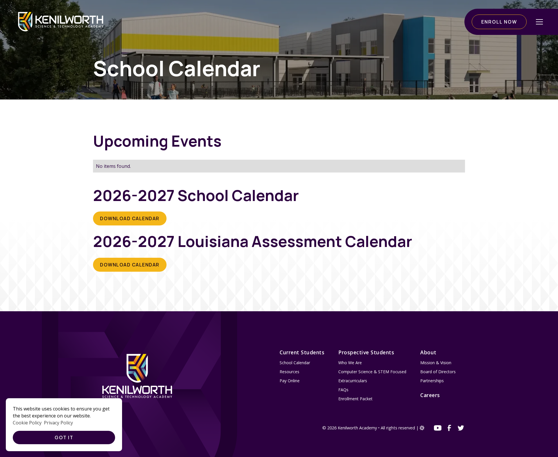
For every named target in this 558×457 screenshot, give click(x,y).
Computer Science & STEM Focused (372, 371)
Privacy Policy (58, 422)
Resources (289, 371)
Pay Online (290, 380)
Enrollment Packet (355, 398)
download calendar (130, 218)
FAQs (343, 389)
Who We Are (350, 362)
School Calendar (295, 362)
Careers (430, 395)
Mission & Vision (435, 362)
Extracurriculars (352, 380)
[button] (539, 22)
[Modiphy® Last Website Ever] (422, 428)
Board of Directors (438, 371)
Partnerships (432, 380)
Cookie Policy (27, 422)
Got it (64, 437)
